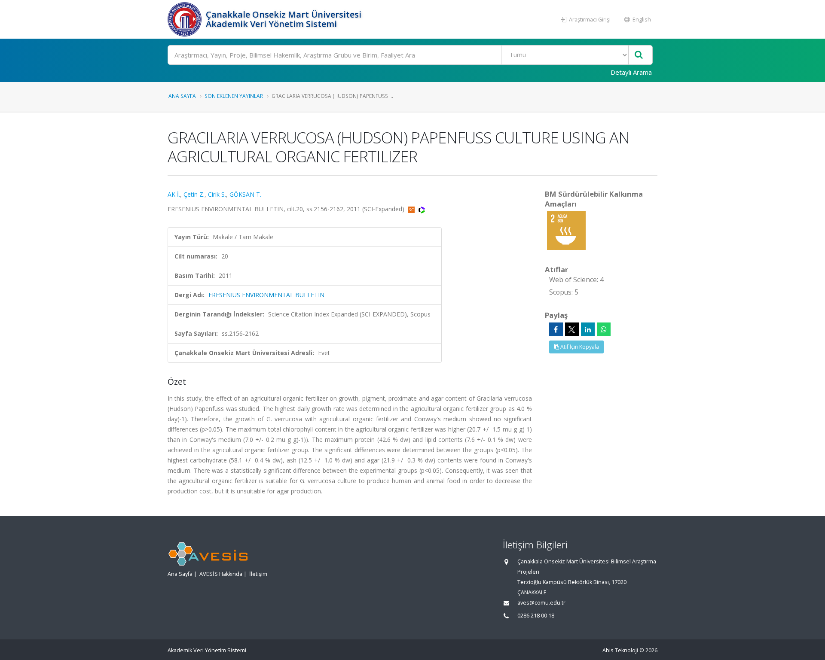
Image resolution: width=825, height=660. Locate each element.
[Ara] (638, 55)
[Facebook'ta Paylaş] (556, 329)
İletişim (258, 574)
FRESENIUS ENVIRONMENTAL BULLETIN (266, 295)
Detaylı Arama (631, 72)
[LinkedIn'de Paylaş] (588, 329)
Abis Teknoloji (620, 650)
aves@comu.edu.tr (541, 602)
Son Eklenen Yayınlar (234, 95)
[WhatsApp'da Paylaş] (604, 329)
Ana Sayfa (182, 95)
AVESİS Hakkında (220, 574)
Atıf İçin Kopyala (579, 346)
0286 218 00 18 (535, 615)
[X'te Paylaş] (572, 329)
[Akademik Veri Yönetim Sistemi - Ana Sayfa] (186, 19)
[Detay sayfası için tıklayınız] (566, 230)
